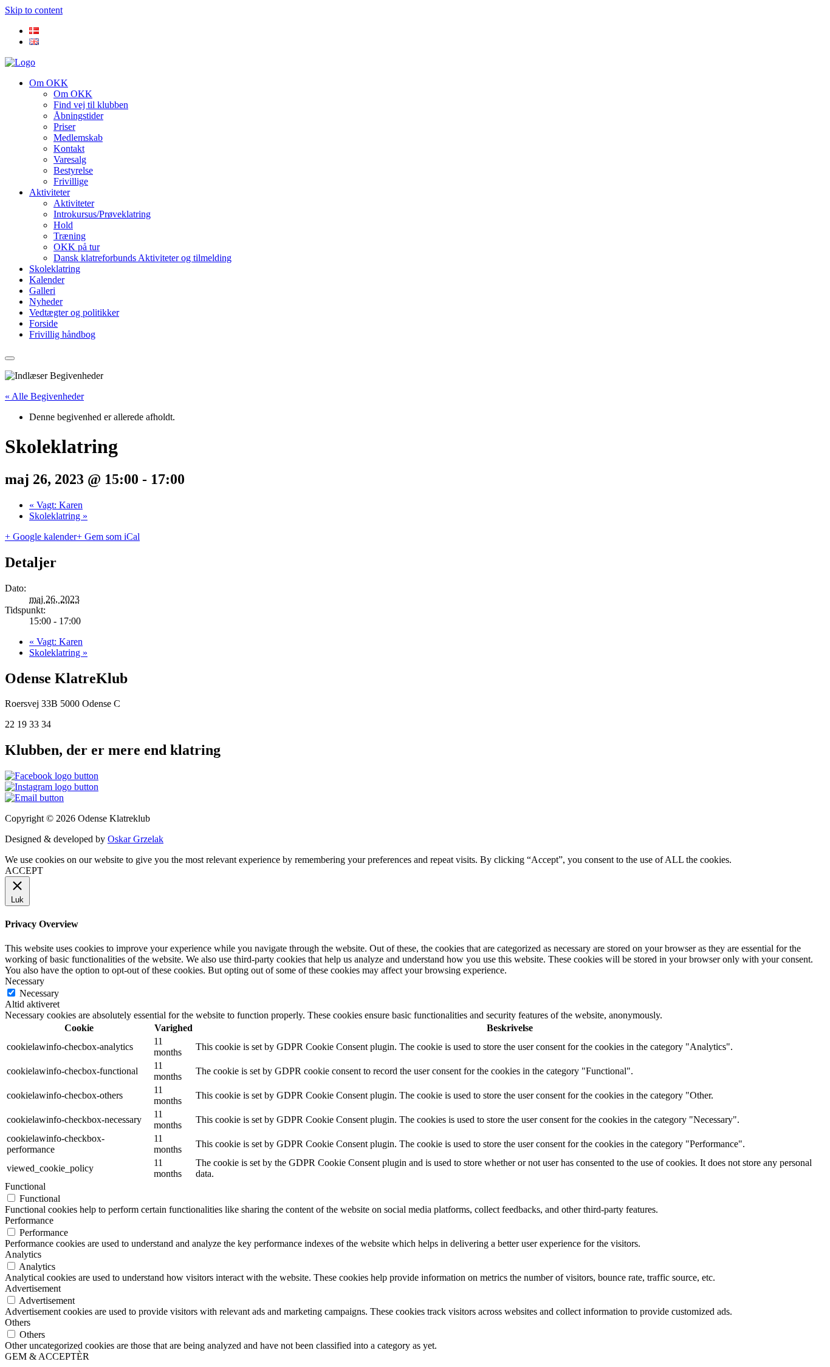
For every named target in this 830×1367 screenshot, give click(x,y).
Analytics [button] (23, 1254)
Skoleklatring (54, 269)
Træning (69, 236)
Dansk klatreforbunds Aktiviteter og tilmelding (142, 258)
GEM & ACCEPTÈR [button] (47, 1356)
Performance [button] (29, 1220)
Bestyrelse (73, 170)
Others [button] (17, 1322)
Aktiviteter (49, 192)
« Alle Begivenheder (44, 396)
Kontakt (68, 148)
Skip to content (34, 10)
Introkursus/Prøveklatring (102, 214)
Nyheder (46, 301)
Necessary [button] (24, 981)
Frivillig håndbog (62, 334)
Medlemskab (78, 137)
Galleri (42, 290)
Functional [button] (25, 1186)
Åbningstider (78, 116)
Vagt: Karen (56, 505)
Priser (64, 126)
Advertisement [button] (33, 1288)
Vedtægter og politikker (74, 312)
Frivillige (70, 181)
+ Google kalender (41, 536)
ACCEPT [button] (24, 870)
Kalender (46, 279)
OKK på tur (76, 247)
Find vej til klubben (90, 105)
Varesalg (69, 159)
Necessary (39, 993)
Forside (43, 323)
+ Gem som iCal (108, 536)
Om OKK (48, 83)
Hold (63, 225)
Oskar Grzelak (135, 839)
